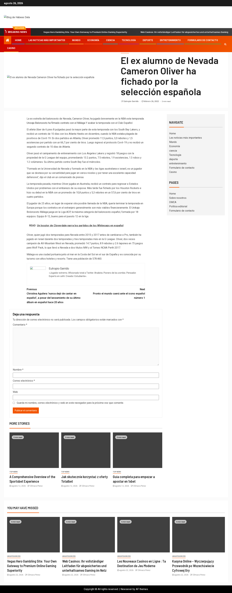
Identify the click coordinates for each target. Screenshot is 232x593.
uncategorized (14, 556)
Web (15, 391)
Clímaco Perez (36, 486)
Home (18, 40)
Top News (13, 472)
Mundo (76, 40)
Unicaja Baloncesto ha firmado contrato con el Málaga (56, 122)
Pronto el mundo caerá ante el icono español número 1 (119, 293)
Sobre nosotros (177, 197)
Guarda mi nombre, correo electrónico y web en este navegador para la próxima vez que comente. (70, 402)
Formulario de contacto (203, 40)
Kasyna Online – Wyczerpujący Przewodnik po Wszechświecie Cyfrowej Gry (193, 565)
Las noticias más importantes (46, 40)
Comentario (20, 324)
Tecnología (129, 40)
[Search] (225, 44)
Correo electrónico (24, 380)
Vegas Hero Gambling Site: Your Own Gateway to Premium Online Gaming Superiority (85, 32)
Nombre (18, 369)
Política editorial (178, 206)
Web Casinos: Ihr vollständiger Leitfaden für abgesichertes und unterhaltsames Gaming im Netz (84, 565)
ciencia (110, 40)
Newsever (126, 589)
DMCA (172, 202)
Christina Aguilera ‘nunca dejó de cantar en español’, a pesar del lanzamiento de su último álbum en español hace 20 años (53, 296)
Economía (93, 40)
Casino (11, 48)
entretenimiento (170, 40)
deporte (148, 40)
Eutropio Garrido (131, 101)
